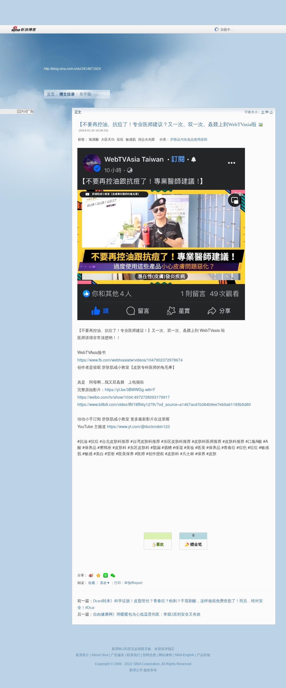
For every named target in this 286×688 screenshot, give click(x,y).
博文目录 (67, 94)
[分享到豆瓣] (105, 575)
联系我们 (133, 655)
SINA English (184, 655)
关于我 (85, 94)
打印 (117, 583)
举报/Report (133, 583)
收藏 (91, 583)
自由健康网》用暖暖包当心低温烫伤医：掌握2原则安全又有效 (147, 614)
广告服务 (117, 655)
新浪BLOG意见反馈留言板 (131, 649)
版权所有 (150, 670)
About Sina (100, 655)
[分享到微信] (113, 575)
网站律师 (165, 655)
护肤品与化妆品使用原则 (188, 139)
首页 (51, 94)
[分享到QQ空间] (98, 575)
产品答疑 (203, 655)
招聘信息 (149, 655)
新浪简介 (82, 655)
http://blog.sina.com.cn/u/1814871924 (72, 69)
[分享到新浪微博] (91, 575)
